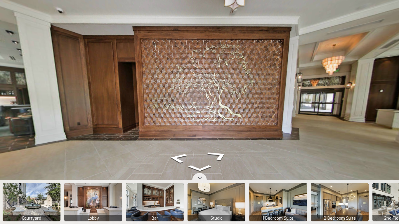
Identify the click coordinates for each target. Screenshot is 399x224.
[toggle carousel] (199, 176)
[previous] (9, 202)
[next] (389, 202)
